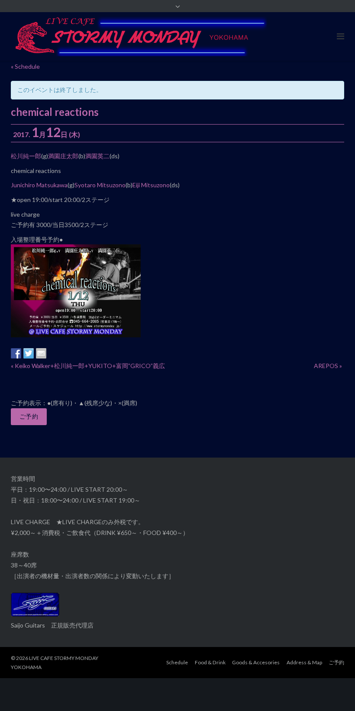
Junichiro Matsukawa (39, 185)
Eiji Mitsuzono (151, 185)
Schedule (177, 662)
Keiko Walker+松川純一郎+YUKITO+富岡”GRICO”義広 (88, 365)
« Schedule (25, 66)
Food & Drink (210, 662)
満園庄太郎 (63, 156)
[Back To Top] (333, 690)
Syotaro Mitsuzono (100, 185)
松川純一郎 (26, 156)
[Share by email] (41, 353)
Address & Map (304, 662)
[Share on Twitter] (28, 353)
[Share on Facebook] (16, 353)
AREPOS (328, 365)
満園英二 (97, 156)
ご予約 (29, 416)
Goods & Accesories (256, 662)
